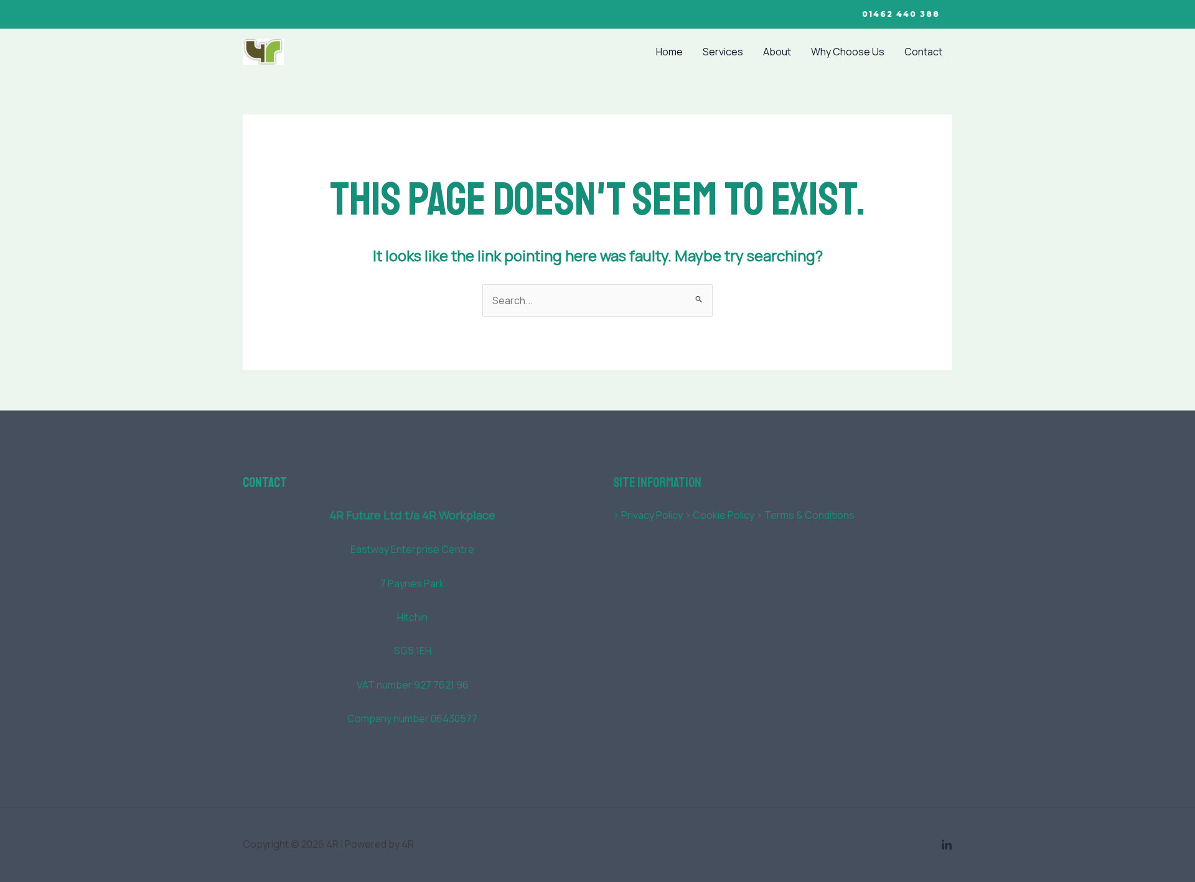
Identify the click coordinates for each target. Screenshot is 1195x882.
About (777, 51)
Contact (923, 51)
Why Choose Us (847, 51)
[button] (901, 14)
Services (723, 51)
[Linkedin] (946, 845)
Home (669, 51)
